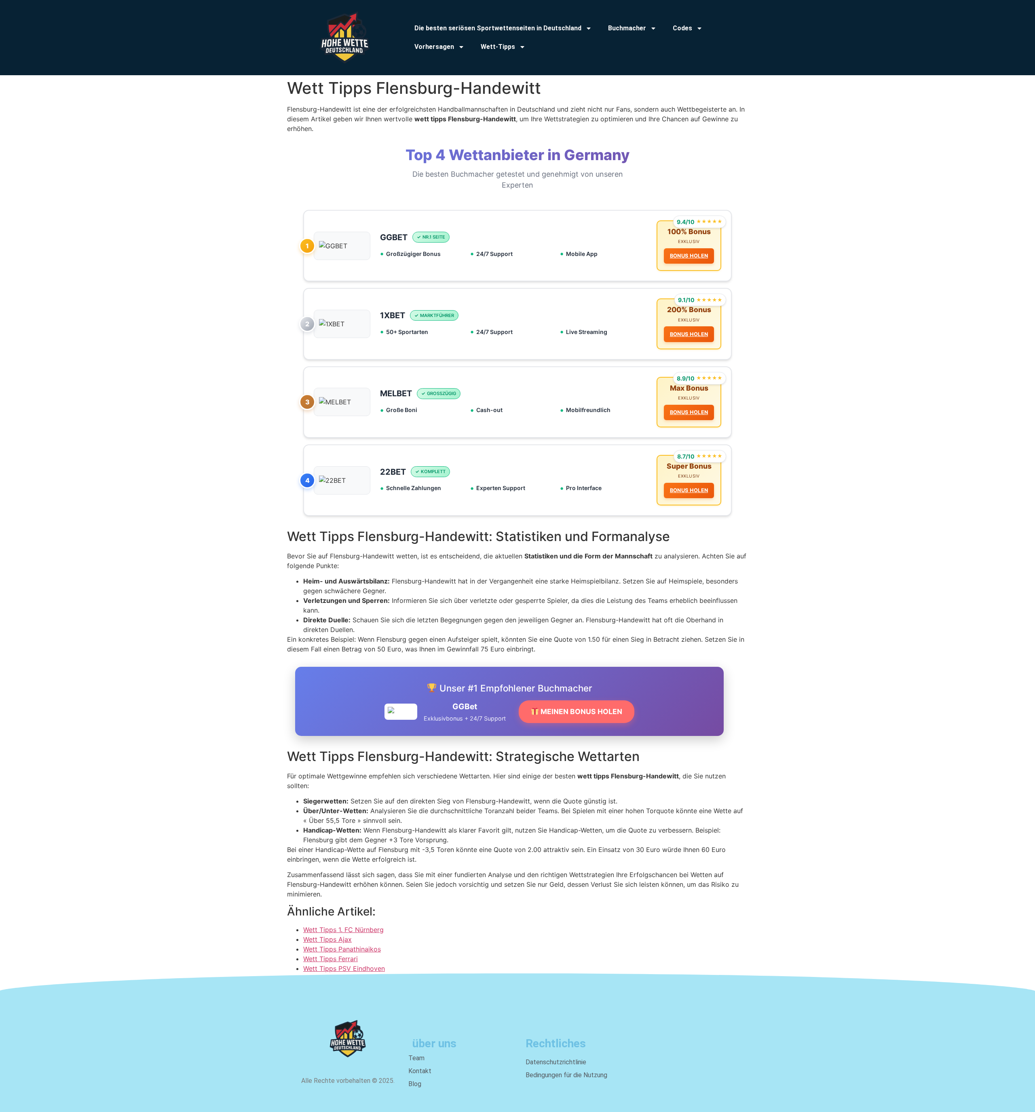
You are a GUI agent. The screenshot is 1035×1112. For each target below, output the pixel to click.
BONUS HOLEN (689, 256)
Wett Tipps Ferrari (330, 959)
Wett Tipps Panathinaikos (342, 949)
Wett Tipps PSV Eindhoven (344, 968)
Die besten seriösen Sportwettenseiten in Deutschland (497, 28)
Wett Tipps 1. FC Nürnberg (343, 930)
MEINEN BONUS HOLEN (580, 711)
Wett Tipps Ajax (327, 939)
